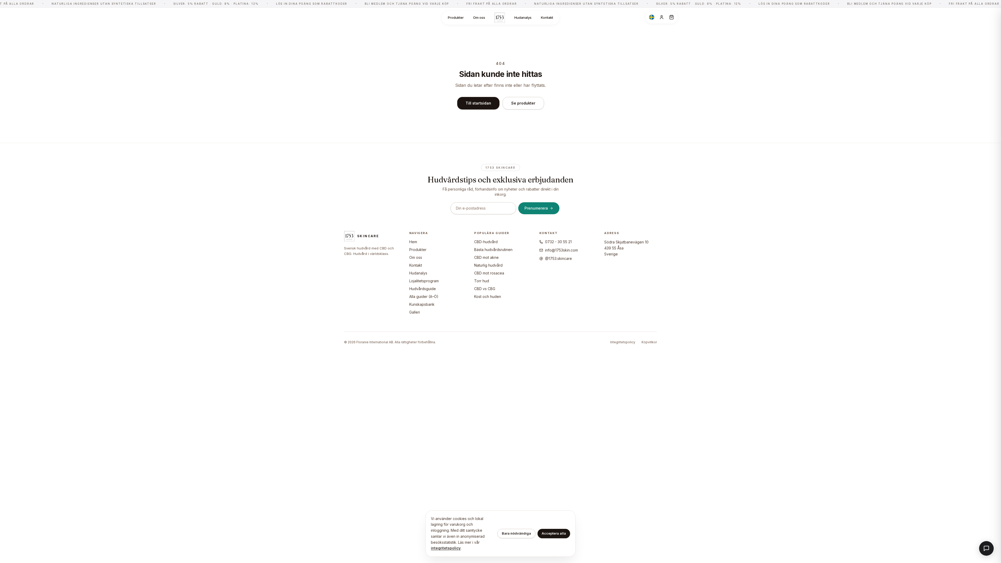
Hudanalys (523, 17)
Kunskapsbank (422, 304)
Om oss (479, 17)
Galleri (414, 312)
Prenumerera (536, 208)
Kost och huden (487, 296)
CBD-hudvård (486, 242)
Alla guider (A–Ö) (423, 296)
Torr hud (481, 281)
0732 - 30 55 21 (558, 242)
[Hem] (499, 18)
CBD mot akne (486, 257)
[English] (651, 17)
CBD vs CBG (484, 288)
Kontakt (547, 17)
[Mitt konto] (661, 17)
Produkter (456, 17)
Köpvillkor (649, 342)
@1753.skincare (558, 258)
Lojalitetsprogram (424, 281)
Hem (413, 242)
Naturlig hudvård (488, 265)
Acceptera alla (554, 533)
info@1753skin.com (561, 250)
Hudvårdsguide (422, 288)
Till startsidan (478, 103)
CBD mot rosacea (489, 273)
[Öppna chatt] (986, 548)
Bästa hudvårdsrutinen (493, 249)
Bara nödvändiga (516, 533)
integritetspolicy (446, 548)
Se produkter (523, 103)
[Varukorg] (671, 17)
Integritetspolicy (622, 342)
